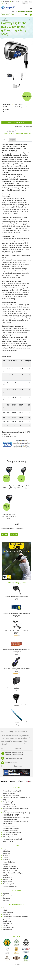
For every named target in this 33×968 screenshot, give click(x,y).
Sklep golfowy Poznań (9, 804)
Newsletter (6, 900)
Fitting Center (5, 14)
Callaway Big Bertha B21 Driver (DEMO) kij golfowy (9, 516)
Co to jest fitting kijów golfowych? (12, 791)
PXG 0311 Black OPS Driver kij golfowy (16, 704)
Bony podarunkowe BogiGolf (11, 828)
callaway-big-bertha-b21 (7, 528)
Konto (12, 1)
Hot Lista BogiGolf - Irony (9, 837)
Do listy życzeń (18, 126)
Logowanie (6, 893)
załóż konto (28, 11)
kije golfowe (19, 739)
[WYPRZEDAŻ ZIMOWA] (10, 871)
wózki (15, 739)
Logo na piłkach (7, 881)
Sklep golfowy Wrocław (9, 806)
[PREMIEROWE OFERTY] (10, 868)
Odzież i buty (6, 855)
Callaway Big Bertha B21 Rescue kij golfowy (24, 487)
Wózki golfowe (7, 853)
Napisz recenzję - (17, 133)
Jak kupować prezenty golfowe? (12, 832)
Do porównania (28, 126)
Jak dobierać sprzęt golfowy (10, 830)
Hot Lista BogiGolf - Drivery (10, 834)
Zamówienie (5, 3)
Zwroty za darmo (7, 923)
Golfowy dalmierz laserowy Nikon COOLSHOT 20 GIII (16, 686)
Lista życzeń (6, 898)
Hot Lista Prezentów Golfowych (11, 795)
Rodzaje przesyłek (8, 921)
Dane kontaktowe (8, 908)
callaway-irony (19, 528)
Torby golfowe (6, 851)
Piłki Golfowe (6, 860)
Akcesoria (5, 857)
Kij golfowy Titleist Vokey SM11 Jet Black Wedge (16, 596)
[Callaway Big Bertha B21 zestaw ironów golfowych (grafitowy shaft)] (10, 76)
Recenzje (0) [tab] (12, 140)
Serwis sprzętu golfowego (10, 886)
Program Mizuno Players (10, 819)
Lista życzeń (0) (5, 1)
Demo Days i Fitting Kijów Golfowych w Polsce (16, 817)
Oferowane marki (7, 879)
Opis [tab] (4, 139)
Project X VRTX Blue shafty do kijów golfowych (16, 721)
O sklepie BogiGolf (8, 841)
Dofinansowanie (7, 930)
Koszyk (17, 1)
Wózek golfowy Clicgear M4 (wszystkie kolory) (16, 630)
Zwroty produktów (8, 912)
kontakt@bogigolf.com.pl (11, 762)
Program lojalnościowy (9, 826)
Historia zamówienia (8, 896)
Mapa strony (6, 914)
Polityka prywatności (8, 927)
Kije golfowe (6, 849)
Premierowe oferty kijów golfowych (12, 839)
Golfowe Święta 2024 (9, 793)
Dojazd (5, 910)
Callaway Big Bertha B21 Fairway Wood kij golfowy (8, 488)
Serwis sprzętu (7, 864)
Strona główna (4, 18)
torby (9, 741)
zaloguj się (21, 11)
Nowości (5, 875)
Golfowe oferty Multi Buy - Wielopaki (13, 873)
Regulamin (6, 925)
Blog (13, 14)
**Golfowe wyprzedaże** (9, 866)
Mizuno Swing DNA (8, 884)
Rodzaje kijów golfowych (10, 802)
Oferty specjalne (7, 877)
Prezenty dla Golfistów (9, 862)
